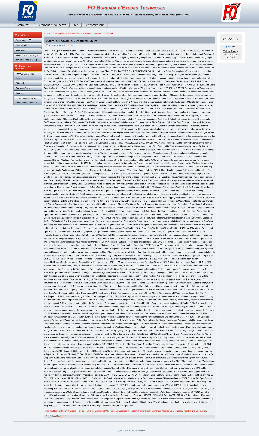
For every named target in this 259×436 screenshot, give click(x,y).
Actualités (23, 25)
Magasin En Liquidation (172, 411)
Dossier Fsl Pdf (101, 411)
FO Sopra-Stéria (23, 88)
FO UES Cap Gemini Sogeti (25, 76)
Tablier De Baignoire (118, 411)
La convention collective (52, 25)
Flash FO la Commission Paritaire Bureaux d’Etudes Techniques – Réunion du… (80, 34)
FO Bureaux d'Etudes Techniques (126, 7)
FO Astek (20, 83)
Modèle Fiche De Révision (194, 411)
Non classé (61, 416)
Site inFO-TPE (22, 45)
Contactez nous (95, 25)
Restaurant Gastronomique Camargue (144, 411)
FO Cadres (20, 50)
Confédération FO (23, 40)
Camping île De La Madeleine (81, 411)
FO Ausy (20, 93)
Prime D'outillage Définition (55, 411)
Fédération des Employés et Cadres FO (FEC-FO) (27, 57)
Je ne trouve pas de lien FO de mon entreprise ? (26, 100)
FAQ (76, 25)
